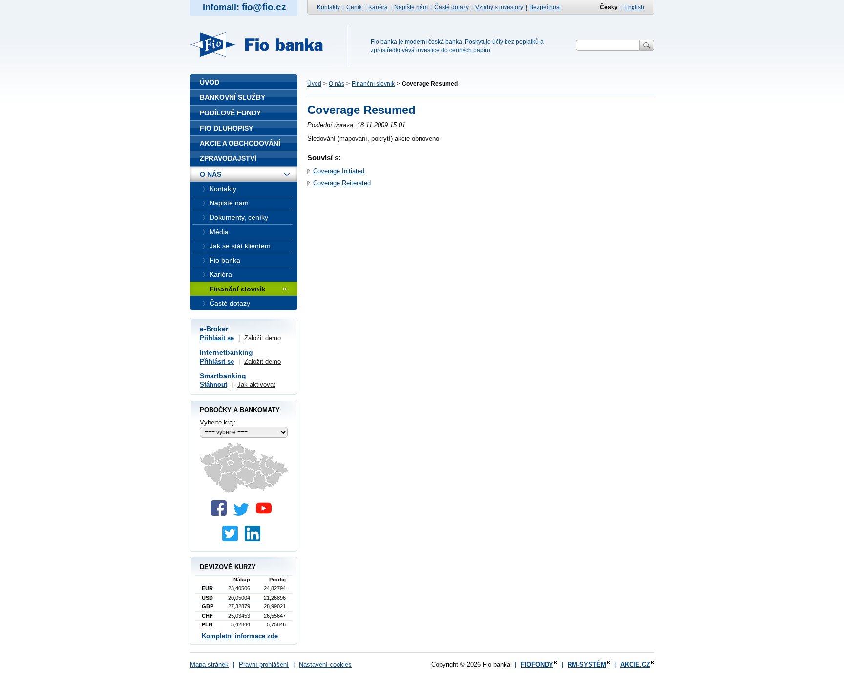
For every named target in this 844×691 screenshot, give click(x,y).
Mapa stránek (209, 664)
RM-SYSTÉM (587, 664)
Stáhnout (213, 384)
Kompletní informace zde (240, 636)
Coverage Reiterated (342, 183)
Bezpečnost (545, 7)
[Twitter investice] (232, 539)
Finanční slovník (373, 83)
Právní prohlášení (264, 664)
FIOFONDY (537, 664)
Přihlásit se (217, 338)
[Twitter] (243, 513)
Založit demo (262, 338)
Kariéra (378, 7)
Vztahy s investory (499, 7)
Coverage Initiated (338, 171)
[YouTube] (266, 513)
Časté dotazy (451, 7)
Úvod (314, 83)
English (634, 7)
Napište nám (411, 7)
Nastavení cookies (325, 664)
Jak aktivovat (256, 384)
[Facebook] (221, 513)
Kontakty (328, 7)
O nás (336, 83)
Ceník (354, 7)
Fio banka (262, 44)
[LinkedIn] (255, 539)
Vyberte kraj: (218, 422)
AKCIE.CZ (635, 664)
